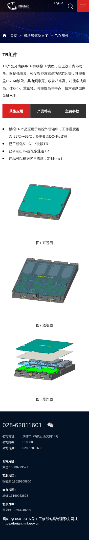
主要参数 (72, 111)
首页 (13, 36)
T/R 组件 (62, 36)
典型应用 (16, 111)
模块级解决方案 (36, 36)
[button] (16, 111)
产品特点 (44, 111)
